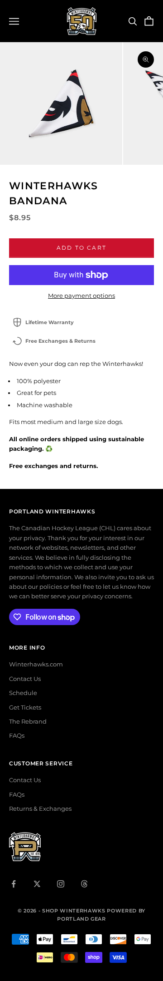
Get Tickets (25, 707)
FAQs (16, 735)
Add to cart (81, 247)
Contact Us (25, 678)
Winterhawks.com (36, 664)
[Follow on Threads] (84, 883)
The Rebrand (28, 721)
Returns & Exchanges (40, 808)
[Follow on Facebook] (13, 883)
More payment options (81, 295)
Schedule (23, 692)
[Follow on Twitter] (37, 883)
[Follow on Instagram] (60, 883)
